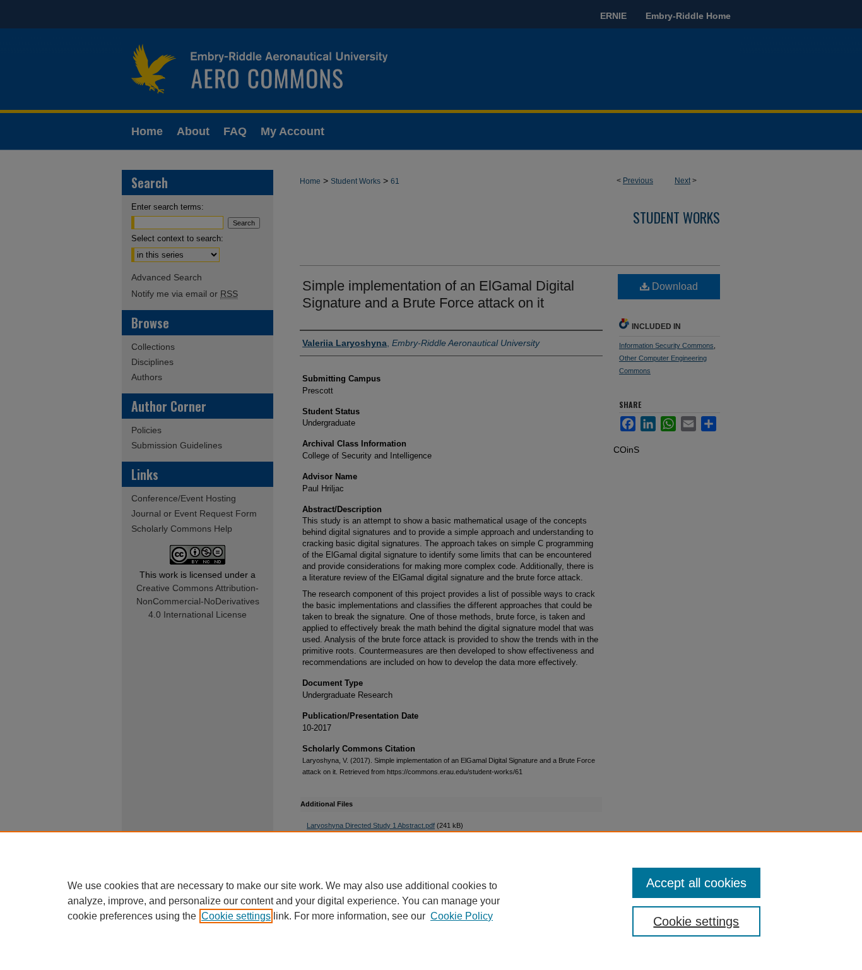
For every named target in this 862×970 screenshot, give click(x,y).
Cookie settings (236, 916)
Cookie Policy (461, 916)
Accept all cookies (696, 883)
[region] (431, 900)
